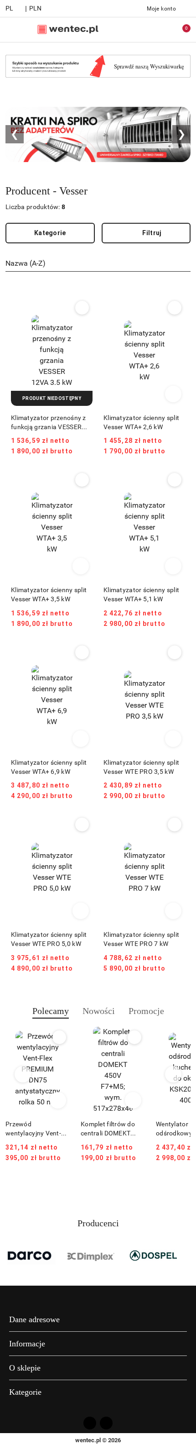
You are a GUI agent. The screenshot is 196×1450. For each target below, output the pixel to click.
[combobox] (98, 264)
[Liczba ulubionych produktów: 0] (161, 29)
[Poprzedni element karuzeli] (9, 1255)
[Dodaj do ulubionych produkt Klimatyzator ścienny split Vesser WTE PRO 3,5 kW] (174, 652)
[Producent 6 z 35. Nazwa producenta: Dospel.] (153, 1255)
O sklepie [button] (25, 1367)
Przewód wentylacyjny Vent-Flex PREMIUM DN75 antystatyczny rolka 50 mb (36, 1129)
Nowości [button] (99, 1011)
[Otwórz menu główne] (10, 29)
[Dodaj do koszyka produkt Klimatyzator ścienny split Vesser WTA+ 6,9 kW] (80, 738)
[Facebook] (89, 1423)
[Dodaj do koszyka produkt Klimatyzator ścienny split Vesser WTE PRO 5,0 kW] (80, 911)
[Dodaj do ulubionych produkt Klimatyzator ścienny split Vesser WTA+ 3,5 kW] (82, 480)
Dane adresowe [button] (34, 1319)
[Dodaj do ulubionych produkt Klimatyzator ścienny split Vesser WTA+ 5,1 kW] (174, 480)
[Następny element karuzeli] (186, 1255)
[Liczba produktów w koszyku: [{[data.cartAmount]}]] (180, 29)
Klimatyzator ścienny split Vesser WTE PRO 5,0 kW (49, 939)
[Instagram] (106, 1423)
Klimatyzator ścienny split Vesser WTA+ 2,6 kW (141, 422)
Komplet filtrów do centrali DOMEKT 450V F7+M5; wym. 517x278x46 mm (109, 1129)
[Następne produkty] (173, 1074)
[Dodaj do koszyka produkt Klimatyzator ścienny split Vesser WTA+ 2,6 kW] (173, 394)
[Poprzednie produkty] (23, 1074)
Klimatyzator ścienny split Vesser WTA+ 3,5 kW (49, 594)
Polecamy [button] (50, 1011)
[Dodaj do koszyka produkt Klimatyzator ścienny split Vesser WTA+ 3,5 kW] (80, 566)
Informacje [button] (27, 1343)
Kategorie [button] (25, 1392)
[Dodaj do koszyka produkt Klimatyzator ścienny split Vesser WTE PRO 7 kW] (173, 911)
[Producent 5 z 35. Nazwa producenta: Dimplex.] (91, 1255)
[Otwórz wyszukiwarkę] (142, 29)
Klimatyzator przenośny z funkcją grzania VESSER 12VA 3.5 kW (48, 422)
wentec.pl (88, 1440)
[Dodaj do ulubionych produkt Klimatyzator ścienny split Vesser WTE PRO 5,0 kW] (82, 824)
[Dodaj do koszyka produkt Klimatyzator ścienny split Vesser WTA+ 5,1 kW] (173, 566)
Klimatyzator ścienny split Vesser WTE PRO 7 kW (141, 939)
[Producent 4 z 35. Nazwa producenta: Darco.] (31, 1255)
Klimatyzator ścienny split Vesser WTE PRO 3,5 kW (141, 767)
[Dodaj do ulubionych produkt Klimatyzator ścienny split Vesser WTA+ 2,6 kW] (174, 308)
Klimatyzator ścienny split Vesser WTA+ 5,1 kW (141, 594)
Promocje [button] (146, 1011)
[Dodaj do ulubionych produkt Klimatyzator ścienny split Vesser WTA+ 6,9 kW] (82, 652)
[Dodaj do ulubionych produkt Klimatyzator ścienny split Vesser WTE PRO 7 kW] (174, 824)
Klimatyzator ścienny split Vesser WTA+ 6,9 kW (49, 767)
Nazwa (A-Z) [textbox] (25, 263)
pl (9, 8)
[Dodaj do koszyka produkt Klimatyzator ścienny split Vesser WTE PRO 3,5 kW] (173, 738)
